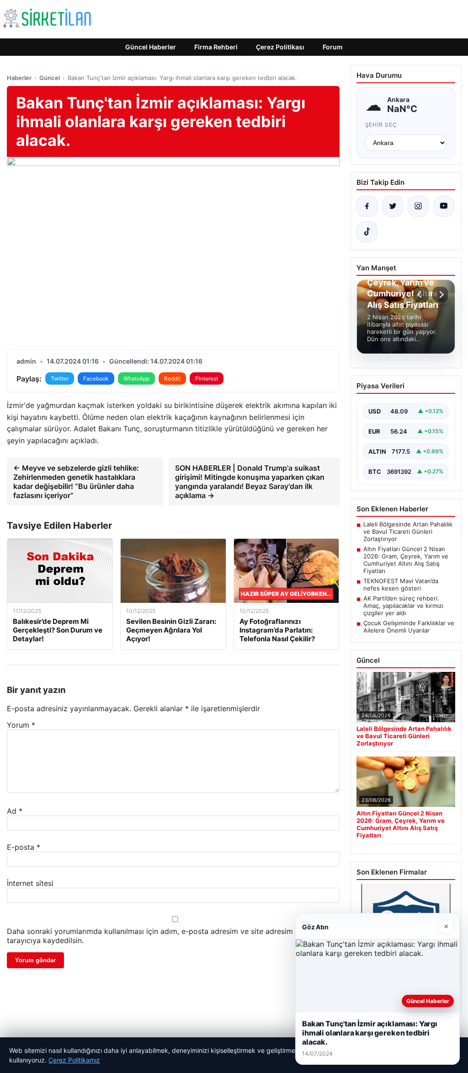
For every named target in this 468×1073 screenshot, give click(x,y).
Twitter (60, 378)
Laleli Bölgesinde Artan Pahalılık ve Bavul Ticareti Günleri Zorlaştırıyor (407, 531)
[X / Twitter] (392, 206)
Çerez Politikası (280, 47)
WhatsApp (136, 378)
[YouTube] (443, 206)
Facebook (96, 378)
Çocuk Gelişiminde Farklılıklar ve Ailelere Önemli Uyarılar (408, 626)
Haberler (19, 77)
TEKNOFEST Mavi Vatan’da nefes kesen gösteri (400, 584)
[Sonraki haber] (440, 294)
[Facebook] (367, 206)
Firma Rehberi (216, 47)
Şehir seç (381, 124)
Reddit (172, 378)
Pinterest (206, 378)
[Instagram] (418, 206)
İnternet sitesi (30, 883)
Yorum (21, 725)
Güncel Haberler (150, 47)
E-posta (23, 847)
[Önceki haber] (421, 294)
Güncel (49, 77)
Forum (333, 47)
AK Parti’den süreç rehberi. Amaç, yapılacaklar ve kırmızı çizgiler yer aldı (403, 606)
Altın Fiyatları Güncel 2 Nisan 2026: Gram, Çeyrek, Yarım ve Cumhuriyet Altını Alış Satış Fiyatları (405, 559)
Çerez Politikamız (74, 1060)
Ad (14, 810)
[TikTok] (367, 231)
